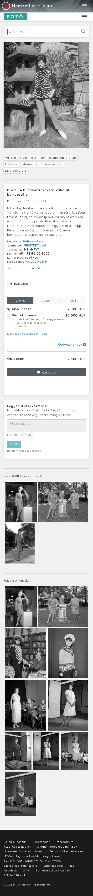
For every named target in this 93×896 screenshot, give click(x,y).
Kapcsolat (42, 842)
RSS (72, 865)
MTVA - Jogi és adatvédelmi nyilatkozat (33, 856)
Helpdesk (10, 870)
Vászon (46, 300)
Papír (72, 300)
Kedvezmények (70, 344)
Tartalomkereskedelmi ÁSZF (57, 846)
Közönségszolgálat (17, 846)
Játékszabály (53, 865)
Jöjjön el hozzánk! (17, 842)
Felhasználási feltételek (66, 851)
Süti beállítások (15, 875)
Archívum (32, 6)
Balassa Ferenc (35, 241)
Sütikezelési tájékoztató (53, 870)
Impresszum (64, 842)
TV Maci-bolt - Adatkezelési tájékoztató (32, 861)
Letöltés (20, 300)
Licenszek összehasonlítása (27, 333)
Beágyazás (20, 283)
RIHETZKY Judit (36, 245)
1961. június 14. (36, 201)
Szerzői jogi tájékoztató (20, 865)
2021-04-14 (39, 261)
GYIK (26, 870)
